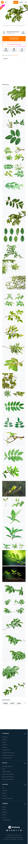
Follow (23, 33)
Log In (21, 2)
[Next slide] (22, 750)
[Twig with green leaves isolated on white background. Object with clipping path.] (13, 325)
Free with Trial (14, 38)
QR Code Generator (7, 804)
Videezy (4, 789)
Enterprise (4, 791)
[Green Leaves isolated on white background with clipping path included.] (13, 736)
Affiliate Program (6, 818)
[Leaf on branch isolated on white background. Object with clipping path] (13, 457)
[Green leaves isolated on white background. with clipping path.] (8, 132)
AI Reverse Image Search (8, 799)
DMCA (3, 815)
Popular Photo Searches (8, 823)
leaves (19, 750)
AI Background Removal (8, 802)
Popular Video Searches (8, 826)
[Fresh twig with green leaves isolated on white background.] (13, 619)
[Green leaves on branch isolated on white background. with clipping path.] (13, 93)
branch (12, 750)
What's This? (15, 55)
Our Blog (4, 842)
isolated (5, 750)
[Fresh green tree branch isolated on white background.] (13, 702)
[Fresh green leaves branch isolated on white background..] (7, 631)
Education (4, 794)
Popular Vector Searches (8, 821)
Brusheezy (4, 783)
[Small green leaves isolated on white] (5, 520)
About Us (4, 840)
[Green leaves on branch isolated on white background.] (13, 490)
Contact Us (4, 837)
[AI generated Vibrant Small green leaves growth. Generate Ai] (13, 603)
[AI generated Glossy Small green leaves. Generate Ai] (13, 587)
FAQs (3, 834)
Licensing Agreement (7, 813)
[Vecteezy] (2, 2)
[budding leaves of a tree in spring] (13, 507)
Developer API (5, 796)
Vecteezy (4, 786)
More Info (6, 58)
